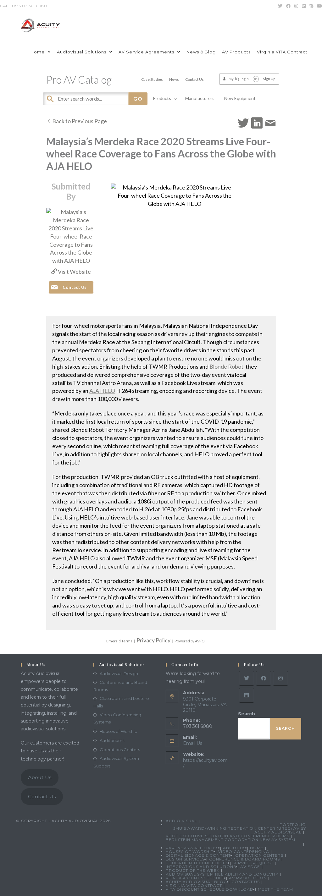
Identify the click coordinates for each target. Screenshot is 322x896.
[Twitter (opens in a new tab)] (280, 6)
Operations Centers (120, 749)
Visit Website (74, 271)
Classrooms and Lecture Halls (121, 702)
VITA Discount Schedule (195, 878)
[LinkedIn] (246, 695)
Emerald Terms (119, 641)
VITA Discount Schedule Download (209, 889)
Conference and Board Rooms (120, 686)
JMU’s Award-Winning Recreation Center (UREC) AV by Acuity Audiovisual (239, 830)
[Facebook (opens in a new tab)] (288, 6)
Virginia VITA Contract (194, 885)
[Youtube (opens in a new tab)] (318, 6)
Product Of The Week (192, 870)
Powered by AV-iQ (190, 641)
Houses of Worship (118, 731)
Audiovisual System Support (116, 762)
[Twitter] (246, 678)
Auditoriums (112, 740)
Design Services (185, 859)
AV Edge (250, 866)
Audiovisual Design (119, 673)
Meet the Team (275, 889)
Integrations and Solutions (201, 866)
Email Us (192, 743)
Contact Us (194, 79)
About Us (39, 777)
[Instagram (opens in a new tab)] (296, 6)
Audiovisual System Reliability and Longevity (222, 874)
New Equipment (240, 98)
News (174, 79)
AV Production (248, 878)
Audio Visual (181, 820)
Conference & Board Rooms (244, 859)
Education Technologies (197, 862)
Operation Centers (259, 855)
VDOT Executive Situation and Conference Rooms (227, 835)
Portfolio (293, 824)
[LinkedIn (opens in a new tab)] (304, 6)
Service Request (253, 862)
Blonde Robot (226, 366)
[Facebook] (263, 678)
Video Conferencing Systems (117, 718)
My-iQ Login (239, 79)
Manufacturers (199, 98)
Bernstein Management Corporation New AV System (230, 839)
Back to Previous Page (79, 121)
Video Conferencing (243, 851)
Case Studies (152, 79)
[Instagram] (280, 678)
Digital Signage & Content (198, 855)
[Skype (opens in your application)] (311, 6)
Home (257, 847)
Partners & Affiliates (192, 847)
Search (246, 714)
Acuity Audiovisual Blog (196, 881)
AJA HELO (102, 390)
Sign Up (269, 79)
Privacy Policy (153, 640)
